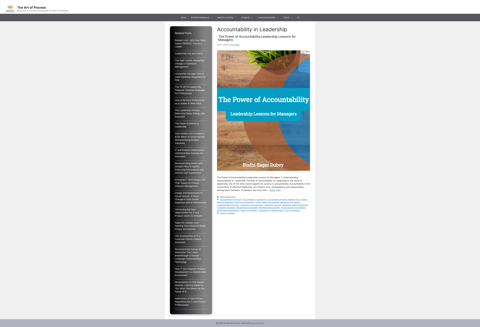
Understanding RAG (266, 17)
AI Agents (245, 17)
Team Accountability (248, 210)
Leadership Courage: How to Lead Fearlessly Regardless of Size (190, 76)
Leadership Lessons (272, 205)
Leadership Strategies (226, 208)
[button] (298, 17)
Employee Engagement (244, 202)
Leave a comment (227, 213)
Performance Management (228, 210)
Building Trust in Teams (297, 199)
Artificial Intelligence (200, 17)
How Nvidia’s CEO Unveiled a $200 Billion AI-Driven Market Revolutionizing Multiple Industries (189, 138)
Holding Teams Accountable (267, 202)
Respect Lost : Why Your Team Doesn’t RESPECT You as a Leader (190, 43)
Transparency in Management (270, 210)
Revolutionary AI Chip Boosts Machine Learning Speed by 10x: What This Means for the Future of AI (189, 287)
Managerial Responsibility (269, 208)
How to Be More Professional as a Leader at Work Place (189, 102)
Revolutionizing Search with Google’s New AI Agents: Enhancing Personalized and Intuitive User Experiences (189, 168)
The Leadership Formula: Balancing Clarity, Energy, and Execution (190, 113)
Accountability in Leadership (254, 199)
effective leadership (225, 202)
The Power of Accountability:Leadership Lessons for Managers (257, 38)
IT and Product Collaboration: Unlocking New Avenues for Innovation (189, 153)
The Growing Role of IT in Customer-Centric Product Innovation (188, 239)
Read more (275, 190)
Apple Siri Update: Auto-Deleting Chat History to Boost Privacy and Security (190, 225)
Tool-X (286, 17)
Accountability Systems (277, 199)
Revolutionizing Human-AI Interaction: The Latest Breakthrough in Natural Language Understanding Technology (188, 255)
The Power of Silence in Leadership (187, 125)
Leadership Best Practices (228, 205)
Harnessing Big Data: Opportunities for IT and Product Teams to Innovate (188, 212)
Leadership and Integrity (290, 202)
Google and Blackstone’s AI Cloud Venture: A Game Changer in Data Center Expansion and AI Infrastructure (190, 198)
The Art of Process (31, 7)
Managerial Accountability (247, 208)
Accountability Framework (231, 199)
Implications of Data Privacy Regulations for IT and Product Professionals (190, 301)
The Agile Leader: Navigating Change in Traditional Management (189, 63)
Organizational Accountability (293, 208)
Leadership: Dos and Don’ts (189, 53)
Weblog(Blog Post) (228, 197)
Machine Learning (225, 17)
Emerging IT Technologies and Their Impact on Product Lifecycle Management (190, 182)
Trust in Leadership (292, 210)
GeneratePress (257, 323)
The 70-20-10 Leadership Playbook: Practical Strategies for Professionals (190, 90)
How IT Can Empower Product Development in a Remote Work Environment (190, 272)
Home (183, 17)
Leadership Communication (251, 205)
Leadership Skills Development (295, 205)
